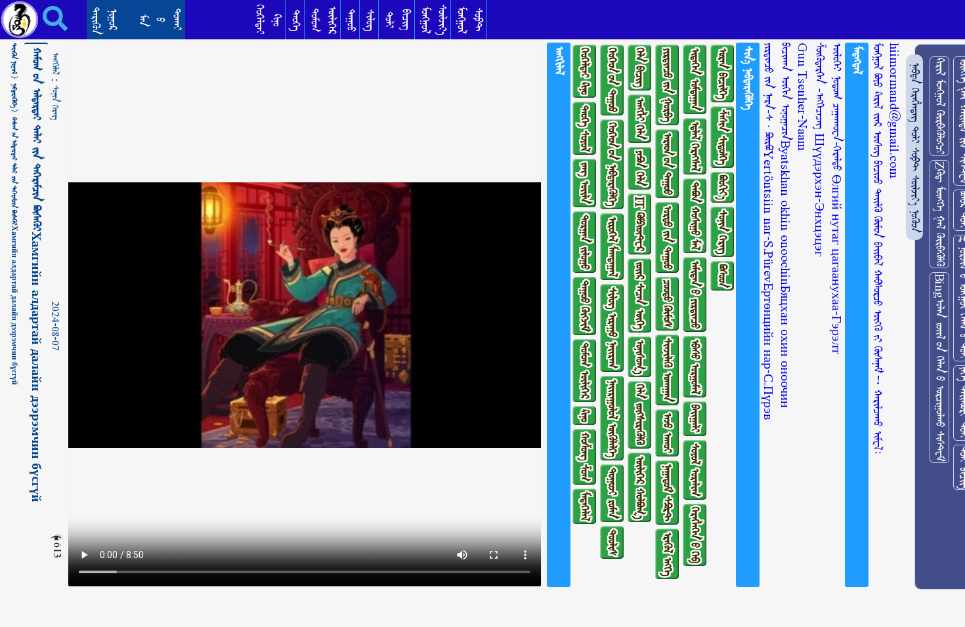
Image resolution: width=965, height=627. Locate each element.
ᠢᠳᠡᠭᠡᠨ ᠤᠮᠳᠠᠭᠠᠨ (695, 79)
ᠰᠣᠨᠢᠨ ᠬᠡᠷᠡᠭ (55, 102)
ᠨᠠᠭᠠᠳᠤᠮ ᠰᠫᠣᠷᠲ (667, 492)
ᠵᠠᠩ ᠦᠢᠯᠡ (584, 183)
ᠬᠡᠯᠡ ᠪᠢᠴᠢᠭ (640, 67)
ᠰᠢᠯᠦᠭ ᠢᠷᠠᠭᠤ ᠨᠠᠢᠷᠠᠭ (612, 328)
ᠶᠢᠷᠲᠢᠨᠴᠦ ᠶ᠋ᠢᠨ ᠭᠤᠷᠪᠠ (667, 85)
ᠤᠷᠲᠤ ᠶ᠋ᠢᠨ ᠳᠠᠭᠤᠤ (667, 237)
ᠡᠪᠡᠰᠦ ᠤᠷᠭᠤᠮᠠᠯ (695, 366)
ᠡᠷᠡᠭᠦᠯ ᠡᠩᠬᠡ (667, 554)
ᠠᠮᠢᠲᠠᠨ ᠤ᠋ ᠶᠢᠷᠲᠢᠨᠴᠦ (695, 294)
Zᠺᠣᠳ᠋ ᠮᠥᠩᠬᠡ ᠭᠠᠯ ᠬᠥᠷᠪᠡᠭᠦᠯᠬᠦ (940, 214)
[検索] (45, 18)
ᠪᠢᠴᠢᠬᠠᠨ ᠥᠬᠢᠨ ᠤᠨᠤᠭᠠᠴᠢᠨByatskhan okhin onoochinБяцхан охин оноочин (785, 225)
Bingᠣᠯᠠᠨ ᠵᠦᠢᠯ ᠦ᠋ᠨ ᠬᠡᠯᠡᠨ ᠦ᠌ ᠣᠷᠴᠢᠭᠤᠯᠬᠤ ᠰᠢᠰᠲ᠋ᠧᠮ (940, 367)
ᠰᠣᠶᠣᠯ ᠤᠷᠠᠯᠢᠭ (695, 469)
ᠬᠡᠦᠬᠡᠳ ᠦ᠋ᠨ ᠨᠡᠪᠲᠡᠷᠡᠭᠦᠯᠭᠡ (612, 164)
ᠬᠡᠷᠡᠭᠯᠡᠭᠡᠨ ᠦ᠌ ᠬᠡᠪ (695, 535)
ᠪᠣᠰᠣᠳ (722, 275)
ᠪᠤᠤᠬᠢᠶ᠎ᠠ (722, 187)
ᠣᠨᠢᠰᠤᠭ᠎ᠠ (640, 357)
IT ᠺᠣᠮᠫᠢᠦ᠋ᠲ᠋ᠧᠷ (640, 224)
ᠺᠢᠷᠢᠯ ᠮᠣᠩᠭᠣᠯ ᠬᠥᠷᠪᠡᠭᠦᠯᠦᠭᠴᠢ (940, 106)
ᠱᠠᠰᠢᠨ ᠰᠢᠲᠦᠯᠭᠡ (722, 137)
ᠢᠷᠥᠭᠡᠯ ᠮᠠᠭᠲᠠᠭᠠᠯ (612, 246)
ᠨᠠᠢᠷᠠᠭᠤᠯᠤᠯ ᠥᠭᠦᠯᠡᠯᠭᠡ (612, 418)
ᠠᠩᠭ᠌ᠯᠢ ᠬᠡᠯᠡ (640, 119)
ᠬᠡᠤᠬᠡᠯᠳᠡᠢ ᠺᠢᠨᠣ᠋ (584, 71)
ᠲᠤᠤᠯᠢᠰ (612, 542)
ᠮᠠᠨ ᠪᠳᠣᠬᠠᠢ (160, 19)
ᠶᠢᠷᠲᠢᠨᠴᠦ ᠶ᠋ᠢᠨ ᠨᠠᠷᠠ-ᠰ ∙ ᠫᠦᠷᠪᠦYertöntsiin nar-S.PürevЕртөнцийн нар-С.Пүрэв (768, 231)
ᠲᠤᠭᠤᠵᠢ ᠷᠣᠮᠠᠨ (612, 493)
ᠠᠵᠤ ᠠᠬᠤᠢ (667, 433)
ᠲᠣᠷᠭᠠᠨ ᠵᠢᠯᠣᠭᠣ (584, 242)
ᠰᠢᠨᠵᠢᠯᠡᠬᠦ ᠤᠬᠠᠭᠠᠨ (667, 370)
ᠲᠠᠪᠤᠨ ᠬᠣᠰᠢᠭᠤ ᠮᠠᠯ (695, 216)
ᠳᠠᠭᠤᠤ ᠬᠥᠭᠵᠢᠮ (584, 306)
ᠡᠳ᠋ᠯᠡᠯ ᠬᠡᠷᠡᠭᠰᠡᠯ (695, 146)
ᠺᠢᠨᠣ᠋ (584, 415)
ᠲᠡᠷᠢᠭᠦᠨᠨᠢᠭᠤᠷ (104, 21)
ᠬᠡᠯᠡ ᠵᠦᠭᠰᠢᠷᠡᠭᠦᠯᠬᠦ (640, 414)
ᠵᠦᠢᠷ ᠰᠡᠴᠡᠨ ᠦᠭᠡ (640, 295)
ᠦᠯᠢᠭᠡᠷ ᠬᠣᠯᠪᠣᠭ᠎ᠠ (640, 487)
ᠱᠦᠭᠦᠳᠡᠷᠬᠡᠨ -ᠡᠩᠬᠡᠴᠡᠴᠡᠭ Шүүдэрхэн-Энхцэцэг (819, 149)
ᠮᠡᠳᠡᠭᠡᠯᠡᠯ (584, 506)
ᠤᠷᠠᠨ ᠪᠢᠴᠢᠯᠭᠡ (722, 73)
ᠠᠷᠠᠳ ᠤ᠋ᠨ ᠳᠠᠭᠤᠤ (667, 163)
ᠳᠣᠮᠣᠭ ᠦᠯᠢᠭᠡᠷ (584, 370)
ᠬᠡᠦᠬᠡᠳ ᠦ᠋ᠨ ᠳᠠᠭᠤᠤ (612, 80)
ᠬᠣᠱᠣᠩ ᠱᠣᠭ (584, 456)
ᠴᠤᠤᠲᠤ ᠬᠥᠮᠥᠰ (667, 303)
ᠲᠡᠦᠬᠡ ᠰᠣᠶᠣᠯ (584, 128)
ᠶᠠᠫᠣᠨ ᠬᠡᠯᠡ (640, 168)
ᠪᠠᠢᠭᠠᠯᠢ (695, 419)
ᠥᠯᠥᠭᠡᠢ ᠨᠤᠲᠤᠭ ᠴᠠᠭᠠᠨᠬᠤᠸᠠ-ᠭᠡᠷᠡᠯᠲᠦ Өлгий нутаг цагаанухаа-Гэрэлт (836, 198)
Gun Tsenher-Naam (802, 97)
